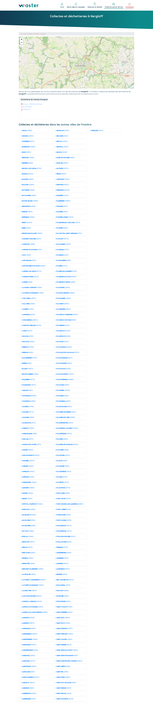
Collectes (30, 34)
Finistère (36, 34)
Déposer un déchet (95, 7)
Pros (62, 7)
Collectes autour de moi (114, 7)
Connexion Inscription (130, 7)
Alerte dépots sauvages (76, 7)
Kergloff (43, 34)
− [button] (21, 42)
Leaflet (132, 88)
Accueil (24, 34)
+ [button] (21, 39)
